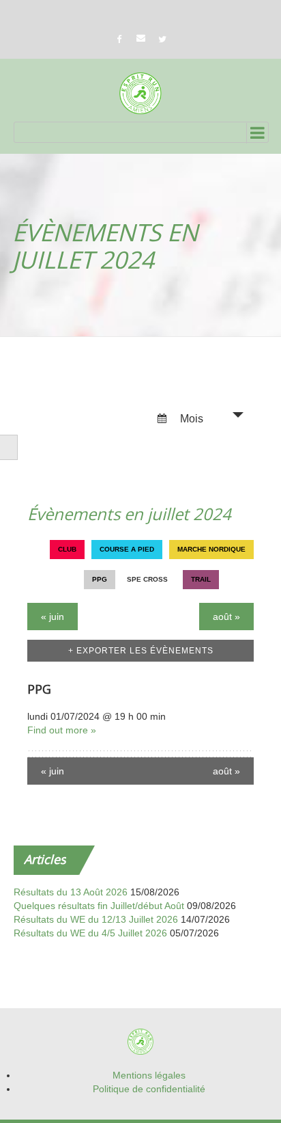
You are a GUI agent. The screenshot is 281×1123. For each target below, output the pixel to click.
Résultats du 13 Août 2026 (71, 892)
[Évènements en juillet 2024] (140, 93)
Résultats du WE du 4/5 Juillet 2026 (90, 933)
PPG (39, 689)
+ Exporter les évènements (140, 650)
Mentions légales (149, 1075)
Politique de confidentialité (149, 1088)
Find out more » (61, 730)
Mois (190, 418)
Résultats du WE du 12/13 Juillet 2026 (96, 919)
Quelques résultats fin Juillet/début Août (99, 905)
